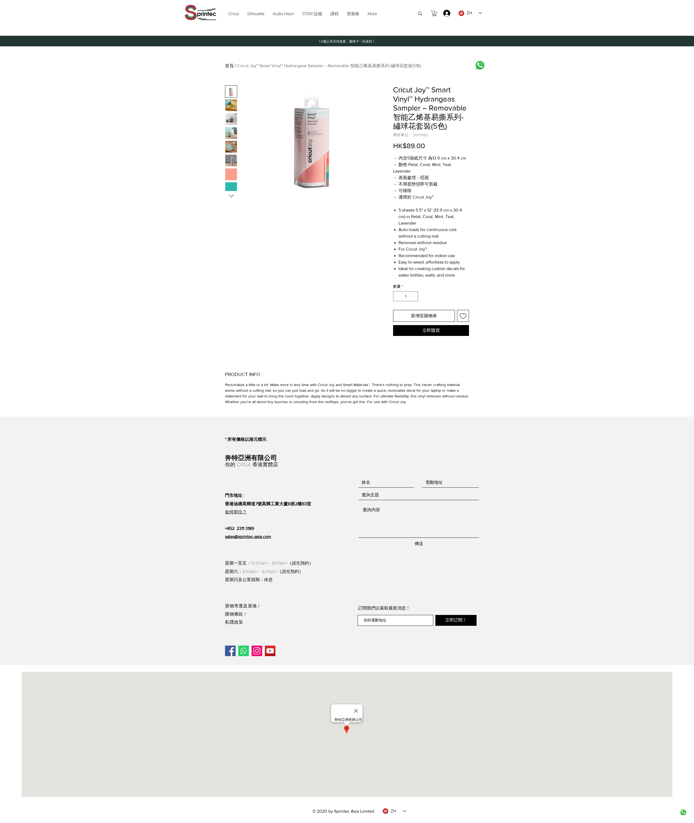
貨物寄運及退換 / (242, 606)
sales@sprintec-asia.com (248, 536)
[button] (312, 14)
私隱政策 (234, 622)
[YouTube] (270, 651)
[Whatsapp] (480, 65)
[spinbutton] (405, 296)
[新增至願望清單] (463, 316)
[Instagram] (257, 651)
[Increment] (413, 296)
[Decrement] (397, 296)
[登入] (444, 13)
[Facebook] (230, 651)
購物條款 (235, 614)
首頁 (229, 65)
